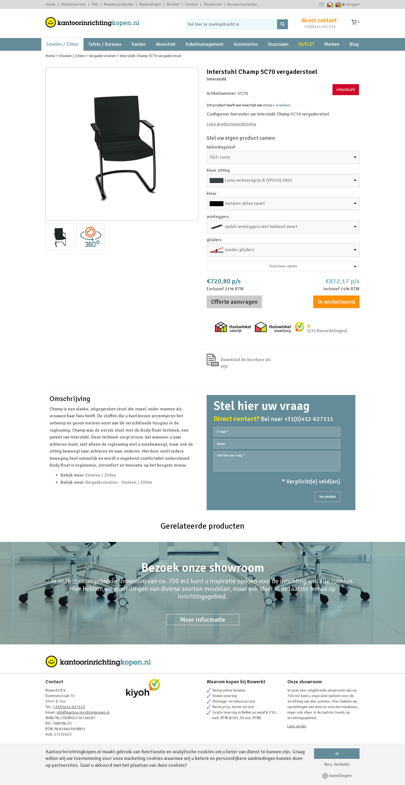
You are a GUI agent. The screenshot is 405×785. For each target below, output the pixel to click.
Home (50, 4)
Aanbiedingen (150, 4)
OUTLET (306, 44)
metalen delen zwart (245, 203)
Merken (173, 4)
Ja (337, 753)
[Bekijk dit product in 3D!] (91, 236)
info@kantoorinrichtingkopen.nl (83, 712)
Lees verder (297, 726)
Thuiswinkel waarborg (330, 4)
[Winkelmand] (355, 22)
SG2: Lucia (220, 157)
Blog (354, 44)
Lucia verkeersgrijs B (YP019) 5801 (258, 180)
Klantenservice (73, 4)
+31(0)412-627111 (320, 26)
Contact (191, 4)
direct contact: (319, 20)
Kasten (138, 44)
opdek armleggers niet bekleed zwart (261, 226)
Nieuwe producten (118, 4)
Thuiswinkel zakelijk (338, 4)
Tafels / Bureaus (104, 44)
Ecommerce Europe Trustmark (322, 4)
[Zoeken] (282, 24)
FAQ (94, 4)
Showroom (213, 4)
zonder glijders (239, 249)
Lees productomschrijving (231, 124)
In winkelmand (336, 301)
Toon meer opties (283, 266)
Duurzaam (278, 44)
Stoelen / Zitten (62, 44)
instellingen (340, 775)
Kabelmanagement (204, 44)
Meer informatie (202, 619)
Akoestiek (165, 44)
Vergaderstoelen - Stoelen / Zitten (118, 482)
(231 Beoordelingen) (327, 331)
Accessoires (246, 44)
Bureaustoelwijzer (243, 4)
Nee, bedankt (337, 764)
